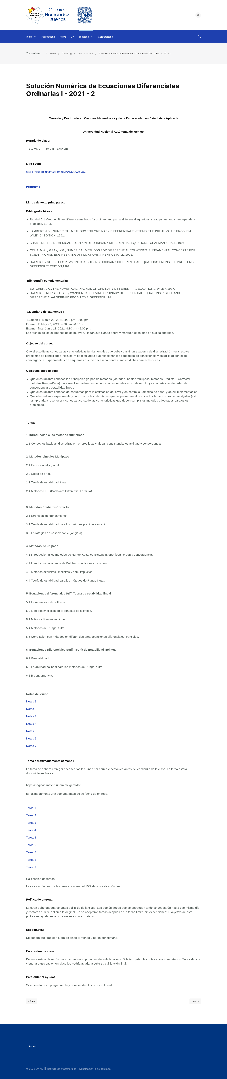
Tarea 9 (31, 867)
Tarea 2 (31, 815)
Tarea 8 (31, 859)
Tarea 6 (31, 845)
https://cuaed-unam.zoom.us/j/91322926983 (56, 172)
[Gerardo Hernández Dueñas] (60, 15)
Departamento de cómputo (95, 1068)
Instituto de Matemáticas (61, 1068)
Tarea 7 (31, 852)
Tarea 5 (31, 837)
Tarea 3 (31, 822)
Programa (33, 186)
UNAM (40, 1068)
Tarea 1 (31, 808)
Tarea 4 (31, 830)
